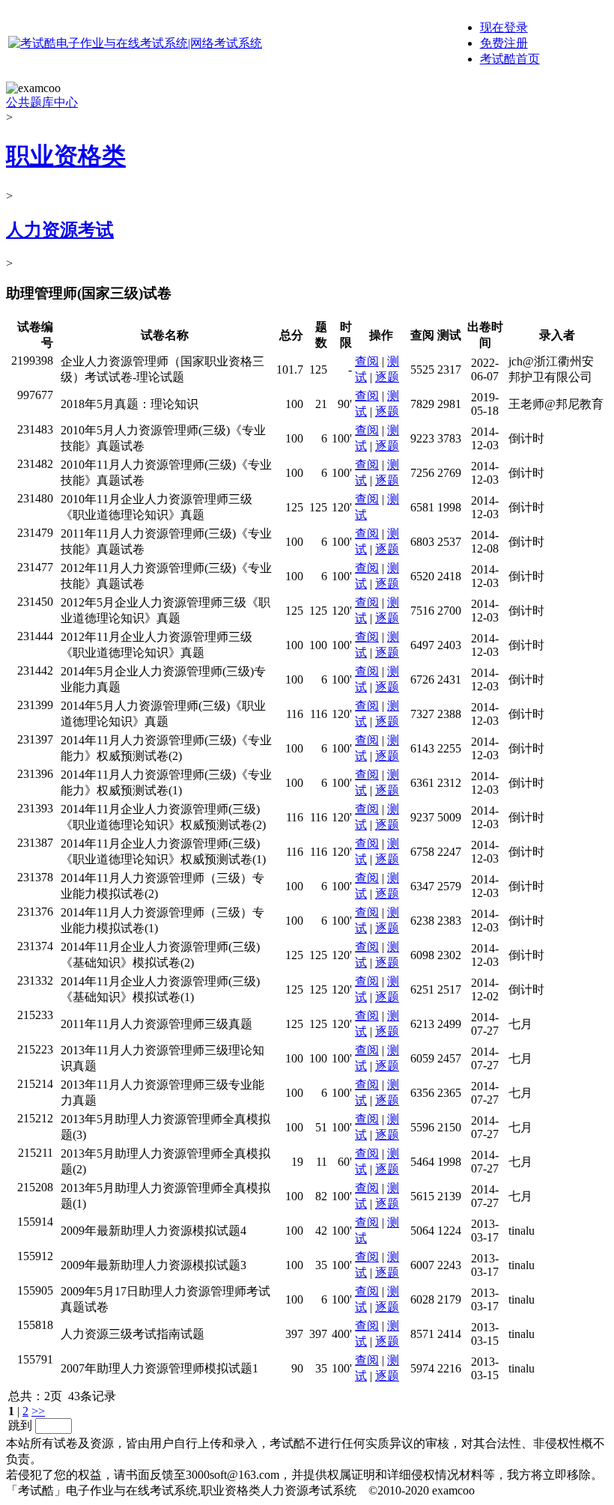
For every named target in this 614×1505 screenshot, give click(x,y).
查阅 (367, 361)
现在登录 (504, 27)
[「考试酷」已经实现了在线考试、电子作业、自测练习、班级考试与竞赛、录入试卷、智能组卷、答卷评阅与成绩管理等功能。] (135, 43)
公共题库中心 (42, 102)
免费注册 (504, 43)
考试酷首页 (510, 58)
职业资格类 (66, 155)
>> (38, 1411)
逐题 (387, 377)
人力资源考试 (60, 230)
